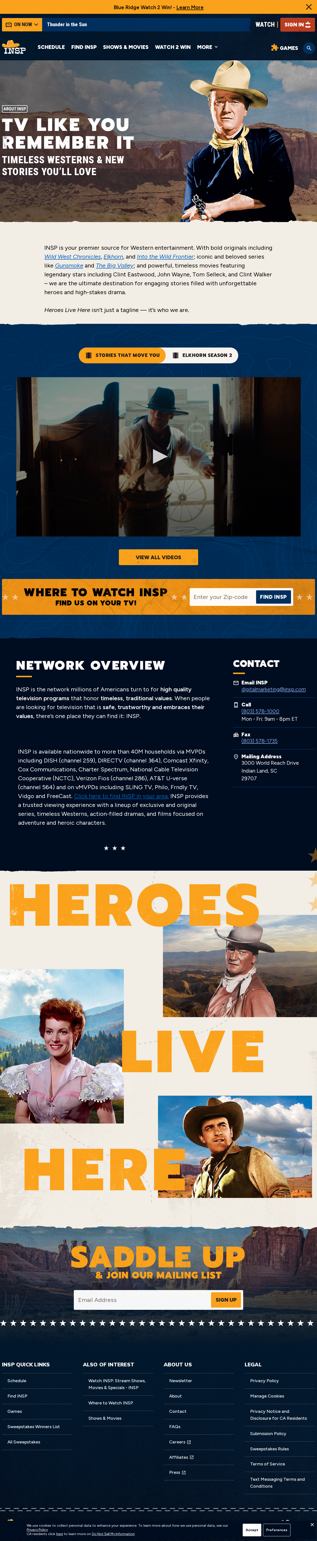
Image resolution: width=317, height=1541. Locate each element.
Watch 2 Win (173, 47)
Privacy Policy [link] (37, 1530)
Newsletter (180, 1380)
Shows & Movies (126, 47)
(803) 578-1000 (260, 711)
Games (14, 1411)
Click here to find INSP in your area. (121, 796)
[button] (312, 1526)
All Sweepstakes (23, 1442)
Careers (177, 1442)
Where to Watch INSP (110, 1403)
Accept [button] (252, 1530)
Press (174, 1472)
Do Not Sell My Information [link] (113, 1534)
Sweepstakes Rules (269, 1449)
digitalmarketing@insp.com (273, 689)
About (175, 1396)
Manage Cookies (267, 1396)
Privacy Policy (264, 1380)
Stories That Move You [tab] (128, 355)
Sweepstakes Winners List (33, 1426)
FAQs (174, 1426)
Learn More (190, 7)
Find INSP (84, 47)
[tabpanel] (158, 471)
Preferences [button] (276, 1530)
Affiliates (178, 1457)
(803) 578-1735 (259, 741)
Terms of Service (267, 1464)
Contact (177, 1411)
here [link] (59, 1534)
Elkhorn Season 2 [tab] (207, 355)
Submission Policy (268, 1433)
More (204, 47)
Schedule (51, 47)
